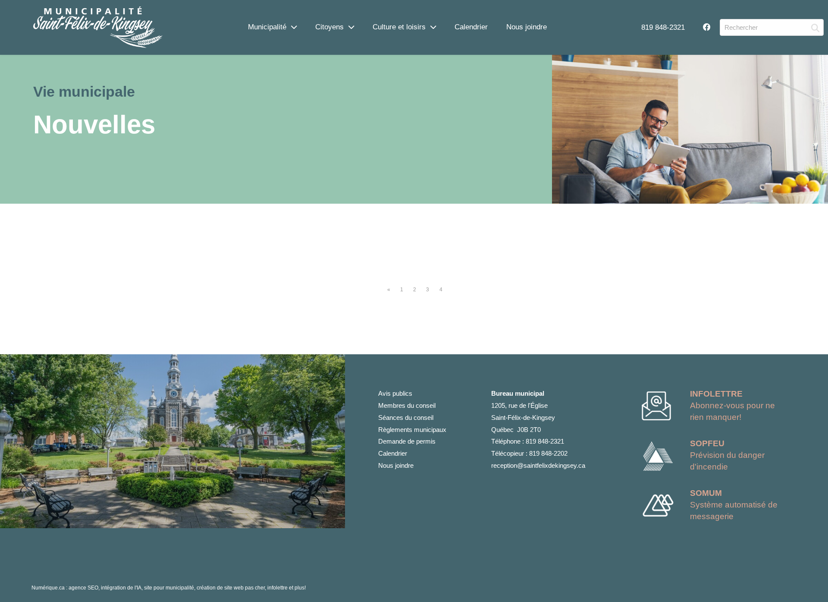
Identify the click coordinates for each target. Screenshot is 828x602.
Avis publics (395, 393)
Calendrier (471, 26)
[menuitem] (663, 27)
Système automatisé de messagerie (734, 505)
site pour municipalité (169, 588)
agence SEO (83, 588)
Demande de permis (407, 441)
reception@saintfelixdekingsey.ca (538, 465)
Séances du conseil (405, 417)
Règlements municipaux (412, 429)
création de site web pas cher (231, 588)
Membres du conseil (407, 405)
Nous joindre (526, 26)
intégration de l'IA (121, 588)
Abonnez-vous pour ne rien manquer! (732, 405)
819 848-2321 (663, 27)
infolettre (277, 588)
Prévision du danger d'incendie (727, 455)
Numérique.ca (48, 588)
